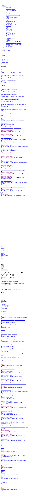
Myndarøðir (3, 69)
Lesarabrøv (3, 85)
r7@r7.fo (4, 59)
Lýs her (2, 248)
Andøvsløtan (3, 277)
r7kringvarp (4, 63)
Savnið (2, 115)
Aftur (2, 292)
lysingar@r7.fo (5, 60)
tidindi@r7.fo (5, 62)
